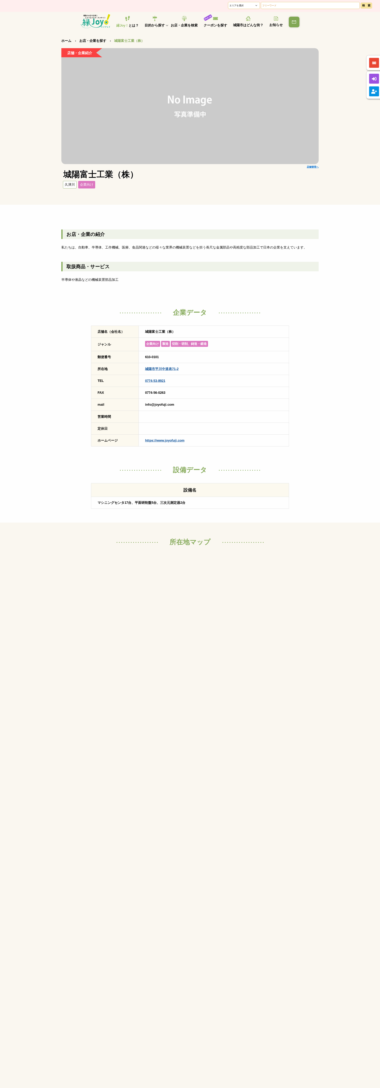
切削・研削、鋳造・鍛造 (189, 343)
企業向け (86, 184)
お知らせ (276, 25)
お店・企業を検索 (184, 25)
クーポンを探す (215, 25)
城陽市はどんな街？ (248, 25)
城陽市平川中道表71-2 (162, 369)
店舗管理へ (313, 166)
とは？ (127, 25)
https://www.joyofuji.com (164, 440)
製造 (165, 343)
